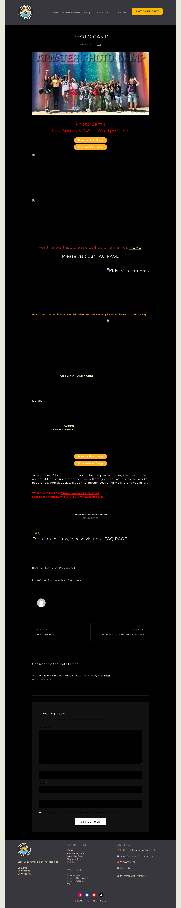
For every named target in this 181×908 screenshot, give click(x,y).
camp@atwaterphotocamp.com (90, 514)
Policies (71, 862)
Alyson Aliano (85, 375)
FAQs (70, 850)
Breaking (37, 568)
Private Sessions (75, 875)
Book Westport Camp (90, 147)
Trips (69, 884)
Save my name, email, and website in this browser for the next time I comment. (81, 812)
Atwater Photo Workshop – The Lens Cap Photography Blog (67, 675)
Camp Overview (75, 853)
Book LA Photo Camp (90, 140)
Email (43, 783)
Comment (45, 727)
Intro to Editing (75, 881)
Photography (74, 580)
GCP (99, 45)
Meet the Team (75, 856)
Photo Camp (50, 568)
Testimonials (74, 859)
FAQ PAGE (107, 256)
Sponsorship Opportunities (131, 876)
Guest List (125, 868)
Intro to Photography (78, 878)
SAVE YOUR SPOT (147, 11)
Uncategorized (67, 568)
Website (43, 797)
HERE (135, 247)
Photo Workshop (57, 580)
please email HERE (62, 429)
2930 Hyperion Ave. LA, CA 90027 (137, 850)
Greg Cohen (67, 375)
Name (43, 768)
